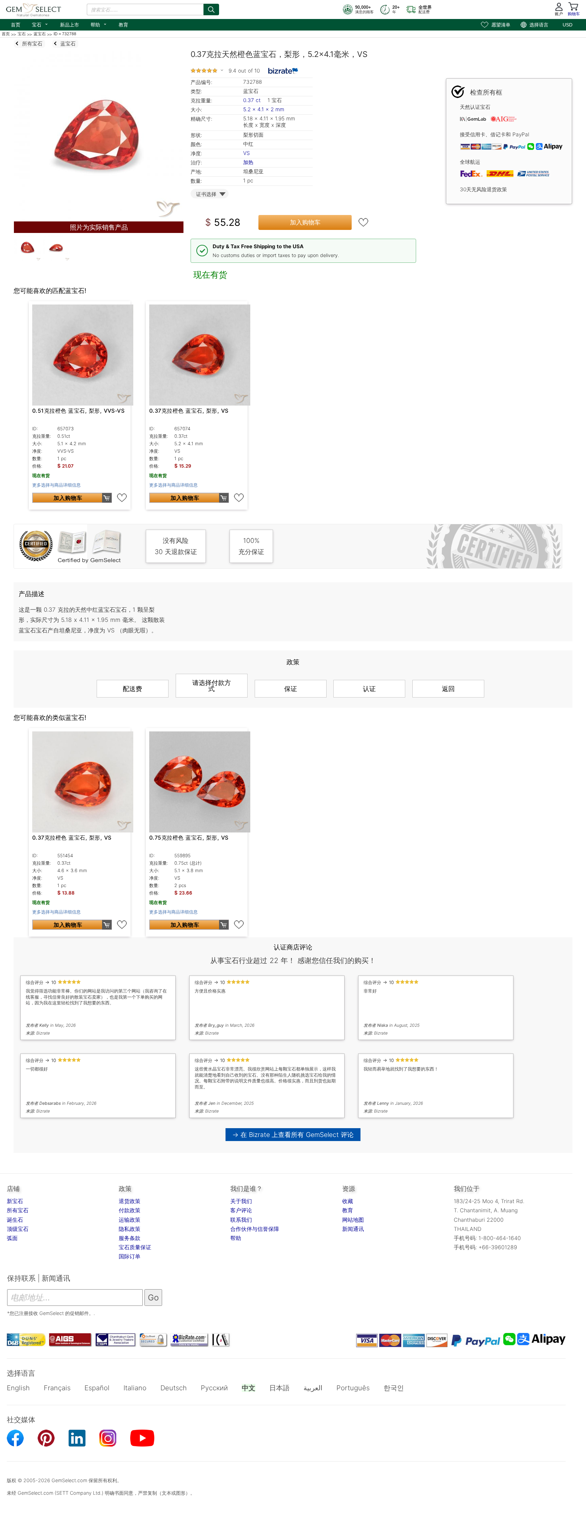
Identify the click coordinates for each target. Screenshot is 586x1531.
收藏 (347, 1201)
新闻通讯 (353, 1228)
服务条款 (129, 1238)
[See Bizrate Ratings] (283, 71)
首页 (15, 24)
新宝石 (15, 1201)
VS (246, 153)
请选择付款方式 (211, 686)
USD (567, 24)
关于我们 (241, 1201)
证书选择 (206, 194)
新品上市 (69, 24)
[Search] (211, 9)
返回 (448, 689)
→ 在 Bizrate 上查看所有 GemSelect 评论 (293, 1135)
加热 (248, 162)
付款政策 (129, 1210)
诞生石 (15, 1219)
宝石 (40, 24)
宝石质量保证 (135, 1247)
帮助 (99, 24)
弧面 (12, 1238)
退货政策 (129, 1201)
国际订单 (129, 1256)
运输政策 (129, 1219)
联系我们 (241, 1219)
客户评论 (241, 1210)
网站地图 (353, 1219)
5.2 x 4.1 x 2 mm (263, 109)
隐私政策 (129, 1228)
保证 (290, 689)
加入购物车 (305, 222)
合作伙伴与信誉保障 (254, 1228)
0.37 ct (252, 100)
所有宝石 (17, 1210)
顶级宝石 (17, 1228)
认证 (369, 689)
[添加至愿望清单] (363, 222)
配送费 (132, 689)
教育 (123, 24)
